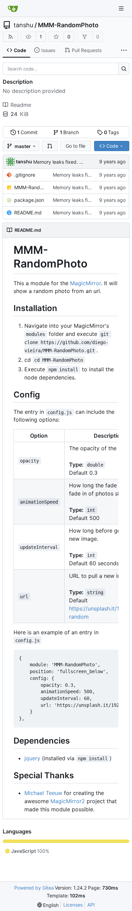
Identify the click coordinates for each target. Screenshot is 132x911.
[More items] (123, 50)
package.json (29, 200)
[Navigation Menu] (122, 8)
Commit (27, 132)
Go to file (75, 146)
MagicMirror (85, 283)
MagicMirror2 (67, 801)
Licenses (73, 905)
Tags (111, 132)
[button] (50, 146)
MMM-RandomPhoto (68, 25)
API (91, 905)
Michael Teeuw (43, 793)
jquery (32, 758)
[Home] (12, 8)
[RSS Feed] (10, 37)
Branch (69, 132)
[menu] (48, 905)
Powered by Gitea (34, 888)
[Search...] (123, 69)
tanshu (23, 25)
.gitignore (24, 175)
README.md (28, 212)
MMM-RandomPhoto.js (30, 187)
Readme (20, 104)
